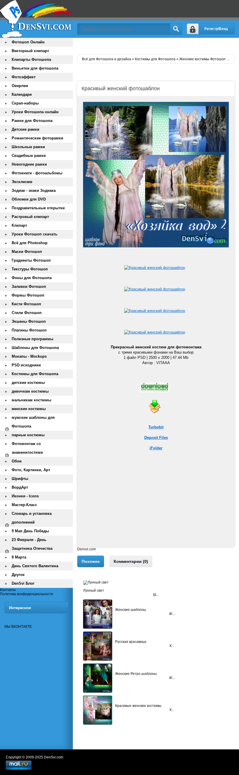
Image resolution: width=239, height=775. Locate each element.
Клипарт (19, 225)
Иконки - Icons (25, 496)
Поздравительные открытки (38, 208)
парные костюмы (28, 435)
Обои (17, 461)
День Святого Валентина (35, 566)
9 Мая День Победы (30, 531)
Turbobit (156, 427)
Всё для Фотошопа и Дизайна (36, 19)
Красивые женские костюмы (138, 706)
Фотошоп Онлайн (28, 42)
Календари (22, 94)
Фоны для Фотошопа (32, 278)
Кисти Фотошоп (26, 304)
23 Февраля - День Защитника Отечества (32, 544)
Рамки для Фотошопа (32, 120)
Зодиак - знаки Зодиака (34, 190)
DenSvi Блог (23, 583)
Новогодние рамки (29, 164)
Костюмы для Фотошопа (35, 374)
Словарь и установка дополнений (32, 517)
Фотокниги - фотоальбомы (37, 173)
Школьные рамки (28, 147)
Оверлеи (20, 86)
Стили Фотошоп (27, 313)
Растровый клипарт (30, 216)
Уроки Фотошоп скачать (34, 234)
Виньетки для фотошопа (35, 68)
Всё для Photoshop (30, 243)
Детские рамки (25, 129)
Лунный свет (93, 590)
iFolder (156, 448)
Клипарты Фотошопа (31, 59)
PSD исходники (26, 365)
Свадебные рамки (29, 155)
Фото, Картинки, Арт (31, 470)
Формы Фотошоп (28, 295)
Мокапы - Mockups (29, 356)
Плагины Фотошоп (29, 330)
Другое (18, 574)
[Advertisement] (156, 506)
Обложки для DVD (29, 199)
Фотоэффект (24, 77)
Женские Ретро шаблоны (136, 674)
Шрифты (20, 478)
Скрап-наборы (25, 103)
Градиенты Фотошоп (31, 260)
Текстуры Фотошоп (30, 269)
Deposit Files (156, 437)
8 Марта (19, 557)
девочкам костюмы (30, 391)
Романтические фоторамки (37, 138)
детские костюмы (28, 382)
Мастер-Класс (24, 505)
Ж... (172, 614)
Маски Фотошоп (27, 251)
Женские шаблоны (130, 610)
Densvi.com (86, 549)
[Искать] (176, 29)
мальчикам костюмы (31, 400)
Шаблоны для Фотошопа (35, 347)
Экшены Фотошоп (29, 321)
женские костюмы (29, 409)
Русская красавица (130, 642)
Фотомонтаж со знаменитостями (27, 448)
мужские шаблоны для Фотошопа (33, 421)
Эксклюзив (22, 182)
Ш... (156, 595)
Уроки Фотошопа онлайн (35, 112)
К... (172, 646)
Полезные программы (32, 339)
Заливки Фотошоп (29, 286)
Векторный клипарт (30, 51)
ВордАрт (20, 487)
